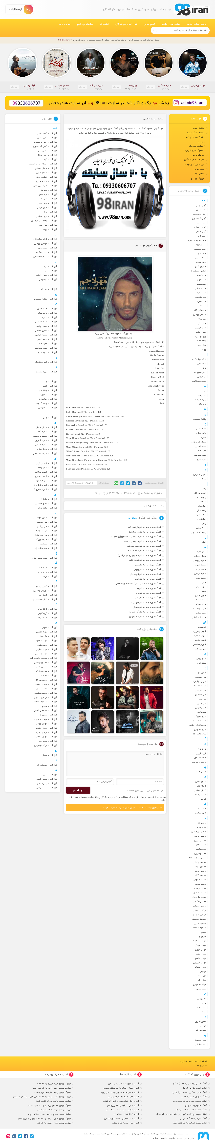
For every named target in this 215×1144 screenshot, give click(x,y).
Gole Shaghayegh (156, 386)
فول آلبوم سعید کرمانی (46, 444)
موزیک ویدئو (197, 178)
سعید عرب (201, 569)
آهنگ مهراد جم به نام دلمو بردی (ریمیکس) (139, 555)
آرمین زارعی (201, 222)
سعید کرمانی (200, 573)
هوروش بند (201, 1030)
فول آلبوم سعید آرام (47, 431)
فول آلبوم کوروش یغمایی (45, 590)
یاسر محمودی (200, 1040)
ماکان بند (202, 822)
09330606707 (64, 40)
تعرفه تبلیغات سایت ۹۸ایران (193, 1061)
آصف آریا (202, 236)
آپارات (8, 1136)
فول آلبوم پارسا (50, 266)
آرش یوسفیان (199, 214)
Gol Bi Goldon (157, 355)
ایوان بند (202, 345)
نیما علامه (201, 1007)
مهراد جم (148, 505)
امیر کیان (202, 319)
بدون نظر (98, 493)
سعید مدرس (200, 578)
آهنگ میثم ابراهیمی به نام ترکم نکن (190, 1083)
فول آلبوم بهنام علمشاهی (45, 256)
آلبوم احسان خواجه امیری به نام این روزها (120, 1092)
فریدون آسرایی (199, 762)
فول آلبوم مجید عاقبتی (46, 649)
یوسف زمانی (200, 1044)
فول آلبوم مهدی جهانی (46, 723)
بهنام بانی (201, 376)
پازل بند (202, 390)
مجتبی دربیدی (199, 836)
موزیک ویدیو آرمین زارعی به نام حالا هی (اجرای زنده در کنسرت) (42, 1096)
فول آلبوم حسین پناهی (46, 326)
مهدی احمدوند (199, 940)
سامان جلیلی (200, 556)
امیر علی (202, 305)
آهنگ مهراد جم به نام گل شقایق (145, 611)
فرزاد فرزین (201, 753)
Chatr (161, 399)
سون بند (202, 582)
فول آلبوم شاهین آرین (46, 463)
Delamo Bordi (157, 381)
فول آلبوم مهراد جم (146, 245)
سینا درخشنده (199, 608)
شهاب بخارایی (199, 631)
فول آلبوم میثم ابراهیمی (45, 745)
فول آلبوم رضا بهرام (48, 394)
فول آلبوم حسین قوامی (46, 334)
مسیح (203, 932)
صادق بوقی (201, 658)
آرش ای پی (201, 205)
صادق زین (201, 663)
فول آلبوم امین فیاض (47, 207)
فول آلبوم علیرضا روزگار (46, 539)
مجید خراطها (200, 844)
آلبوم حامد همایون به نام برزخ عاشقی (121, 1118)
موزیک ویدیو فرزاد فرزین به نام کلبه (54, 1083)
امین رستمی (200, 332)
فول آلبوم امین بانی (48, 198)
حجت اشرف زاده (198, 441)
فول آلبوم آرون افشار (47, 155)
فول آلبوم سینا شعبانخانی (45, 453)
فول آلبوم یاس (50, 774)
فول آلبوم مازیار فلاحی (46, 631)
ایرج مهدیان (200, 336)
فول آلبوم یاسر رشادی (47, 783)
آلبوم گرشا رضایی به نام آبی (126, 1114)
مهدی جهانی (200, 945)
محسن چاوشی (199, 862)
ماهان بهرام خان (198, 831)
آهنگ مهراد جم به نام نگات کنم (145, 560)
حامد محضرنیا (200, 428)
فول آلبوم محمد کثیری (46, 688)
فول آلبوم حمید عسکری (46, 348)
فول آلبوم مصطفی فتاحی (45, 710)
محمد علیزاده (200, 888)
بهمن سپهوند (200, 372)
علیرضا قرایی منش (197, 725)
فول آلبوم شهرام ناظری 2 (45, 489)
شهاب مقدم (200, 640)
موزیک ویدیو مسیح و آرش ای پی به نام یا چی (49, 1114)
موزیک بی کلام (85, 24)
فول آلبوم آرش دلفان (47, 137)
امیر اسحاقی (200, 288)
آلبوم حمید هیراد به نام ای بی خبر (123, 1096)
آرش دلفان (201, 209)
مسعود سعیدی (199, 919)
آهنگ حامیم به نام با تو (196, 1105)
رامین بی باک (200, 493)
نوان (204, 1003)
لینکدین (134, 483)
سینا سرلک (201, 613)
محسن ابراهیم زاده (197, 857)
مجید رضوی (201, 849)
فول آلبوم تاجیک (49, 289)
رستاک (203, 501)
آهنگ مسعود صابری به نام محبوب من (189, 1101)
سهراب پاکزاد (200, 586)
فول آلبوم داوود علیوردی (46, 371)
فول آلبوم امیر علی (48, 190)
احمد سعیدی (200, 249)
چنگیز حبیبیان (199, 419)
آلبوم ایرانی (150, 24)
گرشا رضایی (201, 808)
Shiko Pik (159, 368)
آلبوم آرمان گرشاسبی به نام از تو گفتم (121, 1101)
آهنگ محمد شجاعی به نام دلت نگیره (190, 1123)
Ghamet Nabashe (156, 351)
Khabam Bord (157, 377)
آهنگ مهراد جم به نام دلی (148, 593)
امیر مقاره (201, 301)
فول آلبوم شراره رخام (47, 467)
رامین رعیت (201, 497)
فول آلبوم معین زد (48, 714)
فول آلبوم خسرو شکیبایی (45, 362)
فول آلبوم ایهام (50, 229)
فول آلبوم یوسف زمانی (46, 787)
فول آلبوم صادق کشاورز (46, 503)
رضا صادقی (201, 510)
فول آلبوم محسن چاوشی (45, 662)
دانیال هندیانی (199, 474)
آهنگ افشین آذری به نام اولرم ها (191, 1109)
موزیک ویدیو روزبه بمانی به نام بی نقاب (52, 1092)
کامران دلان (201, 786)
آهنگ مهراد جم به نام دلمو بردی (145, 616)
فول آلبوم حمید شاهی (46, 339)
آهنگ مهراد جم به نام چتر (148, 597)
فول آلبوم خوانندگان (126, 24)
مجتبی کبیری (200, 840)
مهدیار (203, 971)
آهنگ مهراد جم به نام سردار (147, 607)
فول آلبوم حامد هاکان (47, 308)
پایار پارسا (202, 395)
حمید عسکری (200, 455)
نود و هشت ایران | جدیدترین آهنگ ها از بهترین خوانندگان (191, 9)
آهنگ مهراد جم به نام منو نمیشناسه (142, 541)
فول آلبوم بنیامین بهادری (45, 243)
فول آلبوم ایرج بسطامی (46, 216)
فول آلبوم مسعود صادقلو (45, 701)
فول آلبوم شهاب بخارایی (45, 472)
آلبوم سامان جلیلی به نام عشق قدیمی (121, 1088)
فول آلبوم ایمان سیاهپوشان (44, 220)
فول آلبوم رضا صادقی (47, 399)
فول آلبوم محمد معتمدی (45, 693)
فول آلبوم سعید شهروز (46, 440)
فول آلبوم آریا (50, 159)
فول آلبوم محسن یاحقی (46, 666)
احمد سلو (202, 253)
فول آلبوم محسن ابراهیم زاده (43, 658)
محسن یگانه (200, 875)
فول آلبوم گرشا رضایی (47, 609)
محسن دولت (200, 866)
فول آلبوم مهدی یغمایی (46, 736)
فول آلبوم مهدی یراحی (46, 732)
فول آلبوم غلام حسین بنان (44, 558)
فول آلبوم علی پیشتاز (47, 526)
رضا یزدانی (201, 519)
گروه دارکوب (200, 813)
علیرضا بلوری (200, 712)
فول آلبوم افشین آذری (46, 177)
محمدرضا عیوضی (198, 897)
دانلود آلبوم (198, 128)
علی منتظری (200, 694)
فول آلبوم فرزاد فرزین (47, 572)
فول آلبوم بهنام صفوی (46, 252)
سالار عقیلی (201, 551)
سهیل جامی (200, 595)
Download (118, 342)
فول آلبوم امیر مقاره (47, 194)
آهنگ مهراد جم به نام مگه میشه (144, 550)
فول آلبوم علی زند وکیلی (45, 530)
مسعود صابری (200, 923)
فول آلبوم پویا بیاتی (48, 279)
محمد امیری (200, 884)
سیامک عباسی (199, 599)
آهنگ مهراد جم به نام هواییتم (146, 602)
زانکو (204, 542)
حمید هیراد (201, 459)
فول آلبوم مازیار (49, 627)
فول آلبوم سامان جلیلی (46, 427)
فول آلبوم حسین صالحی (46, 330)
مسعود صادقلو (199, 927)
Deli (162, 403)
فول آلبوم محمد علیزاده (46, 684)
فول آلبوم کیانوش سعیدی (44, 599)
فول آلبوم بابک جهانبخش (45, 239)
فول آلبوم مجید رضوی (47, 645)
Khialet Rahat (157, 372)
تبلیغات (104, 24)
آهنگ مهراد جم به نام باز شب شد (144, 527)
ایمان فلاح (201, 340)
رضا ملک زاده (200, 514)
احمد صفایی (200, 257)
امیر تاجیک (201, 292)
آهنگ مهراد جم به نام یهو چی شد (144, 546)
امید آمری (201, 275)
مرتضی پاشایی (199, 910)
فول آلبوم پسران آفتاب (46, 275)
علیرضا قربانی (200, 729)
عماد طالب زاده (199, 733)
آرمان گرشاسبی (199, 218)
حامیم (203, 437)
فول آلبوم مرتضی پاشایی (45, 697)
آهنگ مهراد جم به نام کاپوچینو (145, 574)
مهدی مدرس (200, 954)
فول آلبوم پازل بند (48, 270)
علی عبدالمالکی (199, 685)
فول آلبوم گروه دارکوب (46, 617)
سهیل (203, 591)
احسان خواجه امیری (197, 240)
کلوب (116, 483)
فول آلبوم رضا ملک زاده (46, 403)
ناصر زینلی (201, 998)
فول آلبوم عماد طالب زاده (45, 548)
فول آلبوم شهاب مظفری (46, 476)
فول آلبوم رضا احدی (48, 390)
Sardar (161, 390)
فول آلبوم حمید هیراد (47, 352)
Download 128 (93, 407)
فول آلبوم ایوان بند (48, 225)
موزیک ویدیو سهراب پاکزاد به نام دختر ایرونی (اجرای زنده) (44, 1118)
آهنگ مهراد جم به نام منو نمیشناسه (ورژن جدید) (136, 536)
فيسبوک (140, 483)
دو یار (203, 478)
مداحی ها (199, 173)
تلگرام (122, 483)
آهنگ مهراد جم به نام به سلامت (145, 532)
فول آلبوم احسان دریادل (46, 168)
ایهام (204, 349)
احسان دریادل (200, 244)
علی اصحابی (200, 677)
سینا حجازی (201, 604)
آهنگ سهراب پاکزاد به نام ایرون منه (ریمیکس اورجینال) (181, 1114)
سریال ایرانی (198, 155)
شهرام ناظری (200, 648)
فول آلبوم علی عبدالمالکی (45, 535)
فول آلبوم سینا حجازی (47, 449)
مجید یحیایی (200, 853)
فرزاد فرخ (202, 749)
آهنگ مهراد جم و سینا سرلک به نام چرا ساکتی (138, 583)
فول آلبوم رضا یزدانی (47, 407)
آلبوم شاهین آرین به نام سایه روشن (122, 1109)
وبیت (179, 1138)
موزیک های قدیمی (194, 150)
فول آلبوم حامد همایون (46, 313)
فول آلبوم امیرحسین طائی (45, 185)
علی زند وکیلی (199, 681)
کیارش (203, 799)
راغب (204, 488)
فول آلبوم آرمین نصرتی (46, 150)
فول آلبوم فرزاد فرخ (48, 567)
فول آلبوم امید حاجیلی (46, 181)
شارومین (202, 627)
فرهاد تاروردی (200, 757)
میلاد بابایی (201, 988)
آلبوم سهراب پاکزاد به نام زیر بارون (123, 1105)
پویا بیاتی (202, 404)
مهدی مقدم (200, 958)
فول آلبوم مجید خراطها (46, 640)
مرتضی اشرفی (199, 905)
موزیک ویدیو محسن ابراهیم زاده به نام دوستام (49, 1105)
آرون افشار (201, 231)
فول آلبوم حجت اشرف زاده (44, 321)
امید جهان (201, 279)
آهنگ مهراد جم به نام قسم (147, 579)
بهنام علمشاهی (199, 381)
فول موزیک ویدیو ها (194, 164)
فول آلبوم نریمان (49, 755)
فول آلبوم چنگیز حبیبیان (45, 299)
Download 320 (77, 407)
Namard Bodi (158, 359)
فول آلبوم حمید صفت (47, 343)
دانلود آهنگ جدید (196, 24)
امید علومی (201, 284)
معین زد (202, 936)
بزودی (200, 141)
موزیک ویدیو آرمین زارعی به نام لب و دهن (51, 1088)
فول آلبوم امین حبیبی (46, 203)
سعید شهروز (200, 564)
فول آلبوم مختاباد (49, 675)
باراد (204, 368)
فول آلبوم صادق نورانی (47, 508)
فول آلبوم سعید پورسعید (45, 436)
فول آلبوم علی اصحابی (46, 522)
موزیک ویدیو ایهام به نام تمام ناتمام (54, 1109)
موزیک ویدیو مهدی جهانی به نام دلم (54, 1123)
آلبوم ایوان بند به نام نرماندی (125, 1123)
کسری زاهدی (200, 794)
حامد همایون (200, 433)
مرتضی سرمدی (199, 914)
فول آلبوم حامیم (49, 317)
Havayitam (159, 394)
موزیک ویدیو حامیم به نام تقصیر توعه (53, 1101)
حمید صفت (201, 450)
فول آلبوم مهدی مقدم (46, 728)
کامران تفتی (200, 781)
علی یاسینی (200, 707)
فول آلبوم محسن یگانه (46, 671)
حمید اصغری (200, 446)
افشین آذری (200, 266)
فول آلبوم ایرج (50, 212)
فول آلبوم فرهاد (49, 576)
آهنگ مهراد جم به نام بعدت (147, 588)
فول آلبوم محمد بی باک (46, 680)
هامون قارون (200, 1021)
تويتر (128, 483)
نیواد (204, 1011)
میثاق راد (202, 980)
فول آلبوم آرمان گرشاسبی (45, 146)
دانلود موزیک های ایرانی (164, 1138)
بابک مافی (201, 363)
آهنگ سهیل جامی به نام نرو (194, 1096)
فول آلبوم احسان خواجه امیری (43, 163)
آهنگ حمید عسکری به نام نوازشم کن (190, 1092)
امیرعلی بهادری (199, 314)
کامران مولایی (200, 790)
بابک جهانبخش (199, 359)
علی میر (202, 699)
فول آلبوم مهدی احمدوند (45, 719)
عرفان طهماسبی (198, 672)
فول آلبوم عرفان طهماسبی (45, 517)
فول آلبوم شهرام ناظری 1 (45, 485)
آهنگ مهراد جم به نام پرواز (147, 569)
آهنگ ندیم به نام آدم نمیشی (193, 1118)
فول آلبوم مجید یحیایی (46, 653)
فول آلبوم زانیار (50, 417)
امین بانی (202, 323)
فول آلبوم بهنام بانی (47, 247)
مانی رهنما (201, 827)
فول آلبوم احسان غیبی (46, 172)
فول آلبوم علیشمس (48, 543)
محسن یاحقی (200, 871)
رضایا (204, 523)
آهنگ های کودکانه (194, 137)
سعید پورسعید (199, 560)
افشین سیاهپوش (198, 270)
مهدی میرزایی (199, 962)
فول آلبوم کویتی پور (47, 595)
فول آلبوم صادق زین (47, 499)
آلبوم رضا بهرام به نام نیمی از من (123, 1083)
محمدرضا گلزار (200, 901)
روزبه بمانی (201, 527)
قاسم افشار (201, 771)
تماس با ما (65, 24)
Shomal (160, 364)
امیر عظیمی (200, 297)
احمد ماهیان (200, 262)
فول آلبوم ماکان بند (48, 636)
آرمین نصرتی (200, 227)
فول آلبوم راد (51, 381)
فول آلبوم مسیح (49, 706)
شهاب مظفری (200, 635)
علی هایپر (201, 703)
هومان (203, 1025)
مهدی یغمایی (200, 967)
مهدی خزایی (200, 949)
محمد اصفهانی (199, 879)
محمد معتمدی (199, 892)
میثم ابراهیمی (199, 984)
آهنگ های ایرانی (171, 24)
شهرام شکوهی (199, 644)
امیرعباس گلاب (199, 310)
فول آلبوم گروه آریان (47, 613)
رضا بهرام (202, 506)
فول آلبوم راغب (50, 386)
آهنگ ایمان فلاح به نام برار (194, 1088)
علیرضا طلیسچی (198, 720)
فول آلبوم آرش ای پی (47, 133)
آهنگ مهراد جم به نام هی (148, 564)
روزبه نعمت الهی (198, 532)
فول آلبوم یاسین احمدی (46, 779)
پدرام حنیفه (200, 399)
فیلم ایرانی (199, 169)
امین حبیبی (200, 327)
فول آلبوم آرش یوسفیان (45, 142)
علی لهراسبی (200, 690)
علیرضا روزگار (200, 716)
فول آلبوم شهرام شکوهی (45, 480)
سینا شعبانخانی (199, 617)
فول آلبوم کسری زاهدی (46, 586)
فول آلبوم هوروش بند (47, 765)
